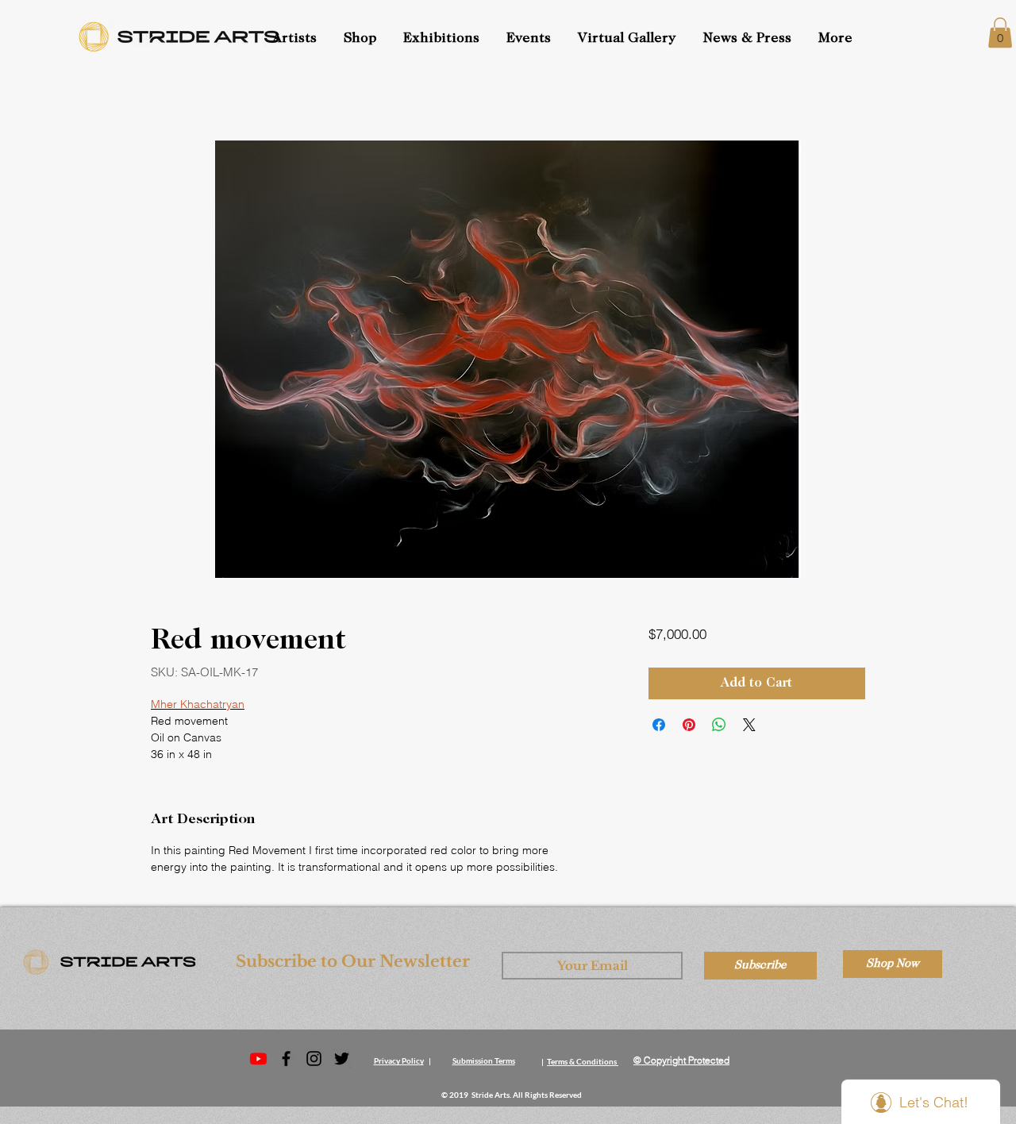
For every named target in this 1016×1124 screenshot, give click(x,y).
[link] (1000, 32)
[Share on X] (749, 724)
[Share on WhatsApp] (719, 724)
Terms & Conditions (582, 1061)
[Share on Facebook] (658, 724)
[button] (530, 38)
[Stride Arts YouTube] (258, 1058)
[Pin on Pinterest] (688, 724)
